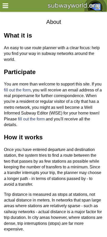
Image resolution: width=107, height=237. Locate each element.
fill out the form (17, 90)
